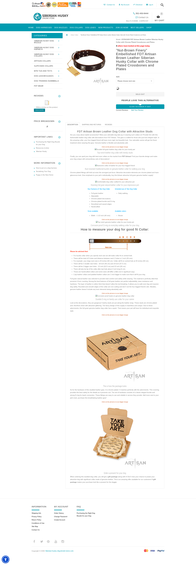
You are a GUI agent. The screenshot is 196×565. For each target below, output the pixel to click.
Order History (59, 513)
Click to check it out (140, 107)
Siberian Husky (41, 151)
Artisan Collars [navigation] (74, 35)
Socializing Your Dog (43, 171)
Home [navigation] (66, 34)
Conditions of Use (38, 523)
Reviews (108, 124)
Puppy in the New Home (44, 175)
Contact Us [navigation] (111, 5)
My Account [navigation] (125, 5)
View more (39, 110)
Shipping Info (36, 513)
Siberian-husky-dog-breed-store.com (59, 551)
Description (72, 124)
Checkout (139, 5)
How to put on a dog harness (46, 168)
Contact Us (143, 17)
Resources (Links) (42, 148)
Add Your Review (137, 110)
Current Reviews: (122, 110)
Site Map (35, 526)
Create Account (59, 520)
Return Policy (36, 520)
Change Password (60, 516)
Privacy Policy (37, 516)
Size (118, 77)
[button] (161, 5)
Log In (151, 5)
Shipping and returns (91, 124)
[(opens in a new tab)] (115, 149)
